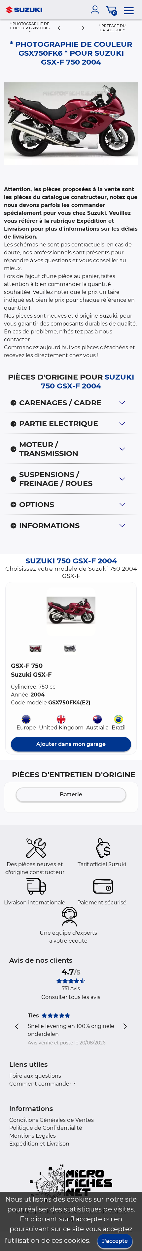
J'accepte (115, 1241)
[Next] (81, 28)
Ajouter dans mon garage (71, 744)
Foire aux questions (35, 1076)
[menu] (129, 9)
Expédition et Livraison (39, 1144)
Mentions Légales (32, 1136)
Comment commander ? (42, 1084)
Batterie (71, 794)
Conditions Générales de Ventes (51, 1120)
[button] (71, 611)
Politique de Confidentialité (45, 1128)
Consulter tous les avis (70, 997)
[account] (96, 9)
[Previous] (61, 28)
